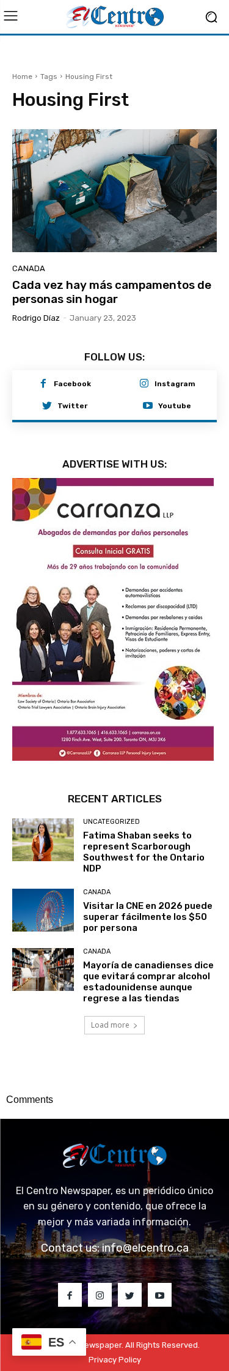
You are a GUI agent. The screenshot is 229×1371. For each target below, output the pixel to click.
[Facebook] (43, 384)
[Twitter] (47, 406)
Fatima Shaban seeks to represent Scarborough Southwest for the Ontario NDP (144, 852)
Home (22, 76)
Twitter (72, 405)
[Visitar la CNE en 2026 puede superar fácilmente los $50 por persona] (43, 910)
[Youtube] (148, 406)
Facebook (72, 383)
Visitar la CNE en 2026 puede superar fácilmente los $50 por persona (148, 916)
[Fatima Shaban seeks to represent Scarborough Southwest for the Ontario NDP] (43, 839)
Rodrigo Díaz (36, 318)
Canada (28, 268)
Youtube (174, 405)
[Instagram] (144, 384)
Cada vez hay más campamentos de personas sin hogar (111, 292)
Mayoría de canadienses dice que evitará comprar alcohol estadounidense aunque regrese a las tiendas (148, 982)
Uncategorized (111, 821)
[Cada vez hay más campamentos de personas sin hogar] (114, 190)
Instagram (174, 383)
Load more (110, 1025)
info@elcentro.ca (145, 1248)
